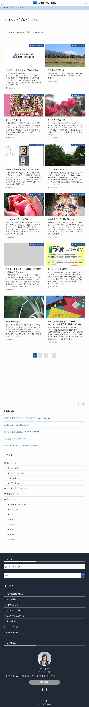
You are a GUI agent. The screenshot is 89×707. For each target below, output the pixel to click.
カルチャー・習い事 (17, 504)
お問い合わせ (12, 604)
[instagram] (46, 689)
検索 (82, 404)
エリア (12, 462)
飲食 (11, 539)
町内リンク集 (12, 632)
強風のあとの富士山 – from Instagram (20, 445)
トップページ (12, 626)
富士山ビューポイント (16, 610)
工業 (11, 529)
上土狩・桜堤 (14, 468)
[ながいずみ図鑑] (44, 3)
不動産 (12, 514)
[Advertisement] (45, 382)
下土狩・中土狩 (16, 473)
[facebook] (42, 689)
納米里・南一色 (15, 483)
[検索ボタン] (86, 3)
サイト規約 (11, 599)
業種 (11, 499)
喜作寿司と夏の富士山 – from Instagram (21, 431)
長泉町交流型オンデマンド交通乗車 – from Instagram (27, 418)
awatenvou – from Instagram (16, 425)
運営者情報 (11, 621)
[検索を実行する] (83, 575)
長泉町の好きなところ (16, 593)
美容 (11, 534)
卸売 (11, 519)
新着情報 (13, 493)
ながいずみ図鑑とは (15, 615)
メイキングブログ (16, 488)
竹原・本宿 (13, 478)
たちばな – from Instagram (15, 438)
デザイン (13, 509)
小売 (11, 524)
